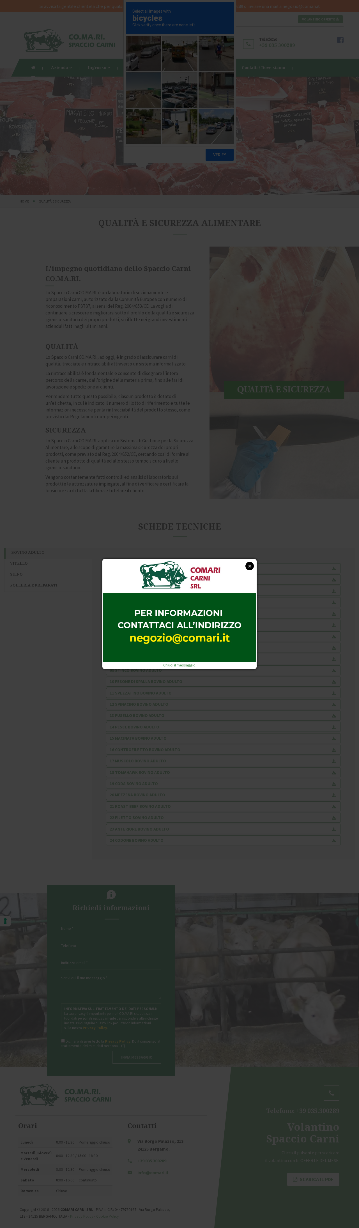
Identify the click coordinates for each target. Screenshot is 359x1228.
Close (249, 566)
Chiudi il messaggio (179, 665)
